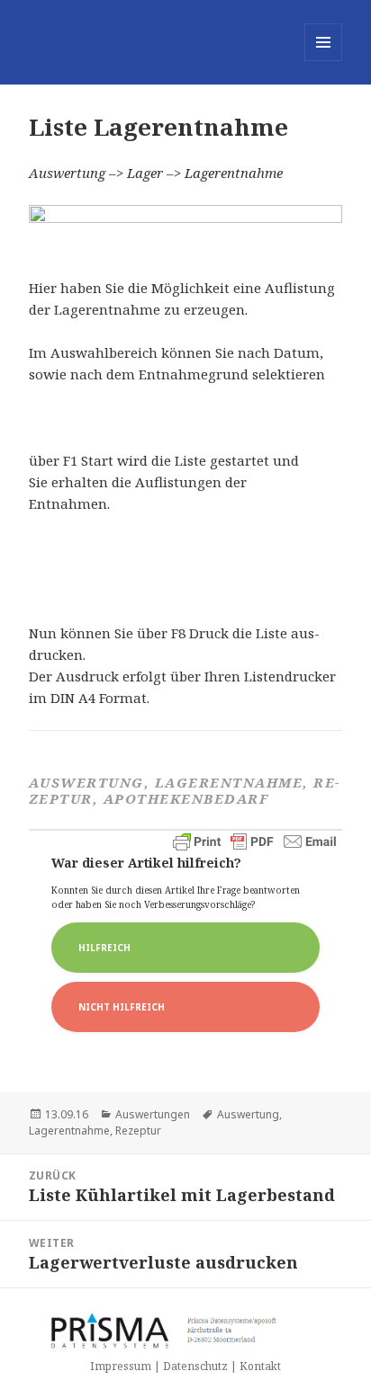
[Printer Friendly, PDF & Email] (254, 841)
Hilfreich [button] (104, 947)
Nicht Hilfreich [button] (121, 1007)
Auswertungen (152, 1114)
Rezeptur (138, 1130)
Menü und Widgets (323, 60)
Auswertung (248, 1114)
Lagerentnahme (69, 1130)
